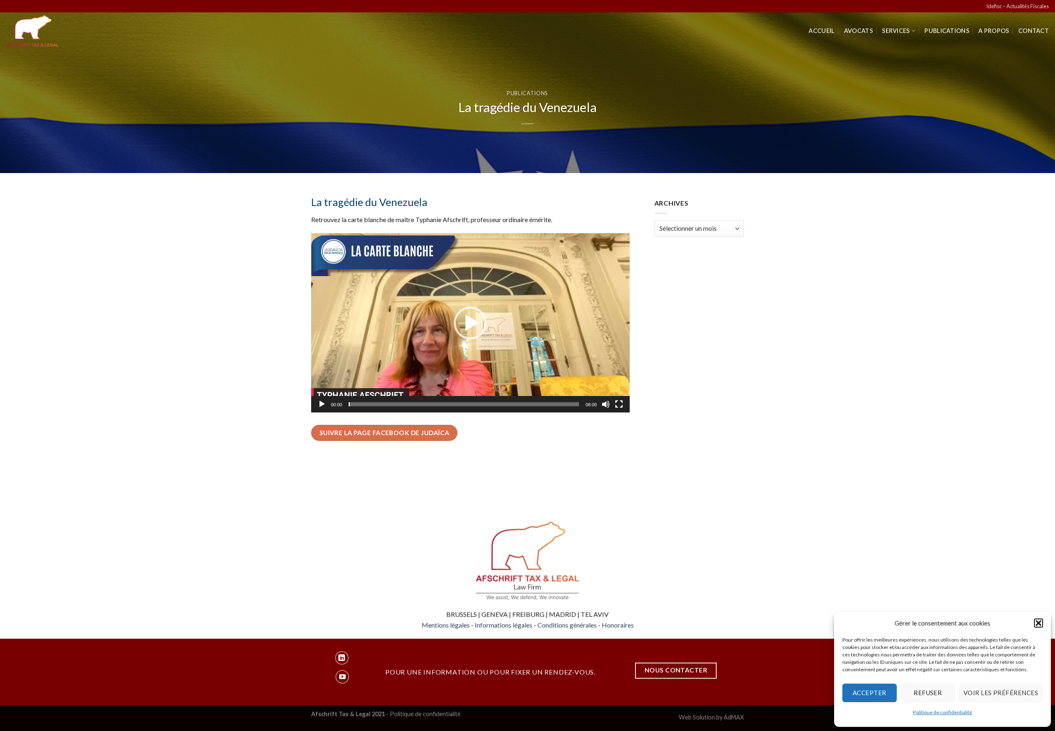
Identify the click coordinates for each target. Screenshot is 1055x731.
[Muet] (606, 404)
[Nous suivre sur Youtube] (342, 677)
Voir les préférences (1001, 692)
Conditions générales (567, 625)
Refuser (928, 692)
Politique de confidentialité (942, 712)
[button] (1038, 623)
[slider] (464, 404)
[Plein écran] (619, 404)
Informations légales (503, 625)
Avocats (858, 30)
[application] (470, 322)
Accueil (822, 30)
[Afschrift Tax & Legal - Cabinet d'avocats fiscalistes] (44, 30)
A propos (993, 30)
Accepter (869, 692)
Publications (946, 30)
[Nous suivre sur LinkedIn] (342, 658)
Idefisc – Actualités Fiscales (1017, 6)
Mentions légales (446, 625)
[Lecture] (322, 404)
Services (896, 30)
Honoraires (618, 625)
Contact (1033, 30)
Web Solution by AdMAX (711, 717)
